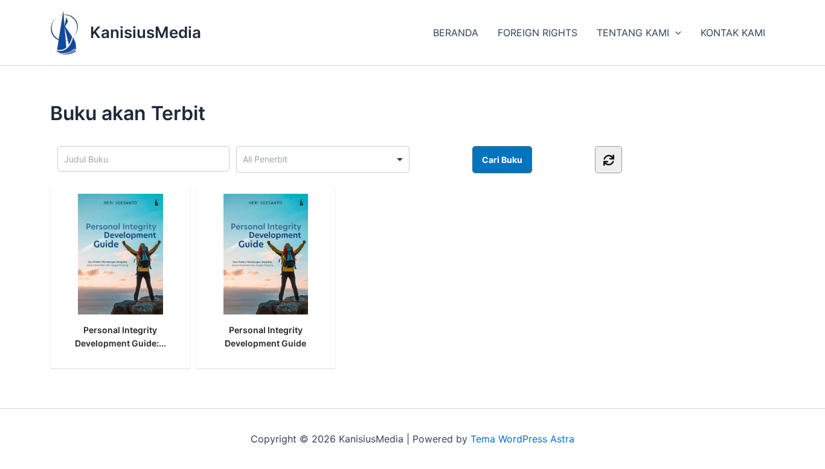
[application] (675, 32)
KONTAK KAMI (733, 33)
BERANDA (455, 33)
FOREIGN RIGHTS (537, 33)
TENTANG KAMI (633, 33)
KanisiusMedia (145, 32)
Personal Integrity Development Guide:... (120, 336)
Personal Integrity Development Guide (265, 336)
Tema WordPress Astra (522, 439)
